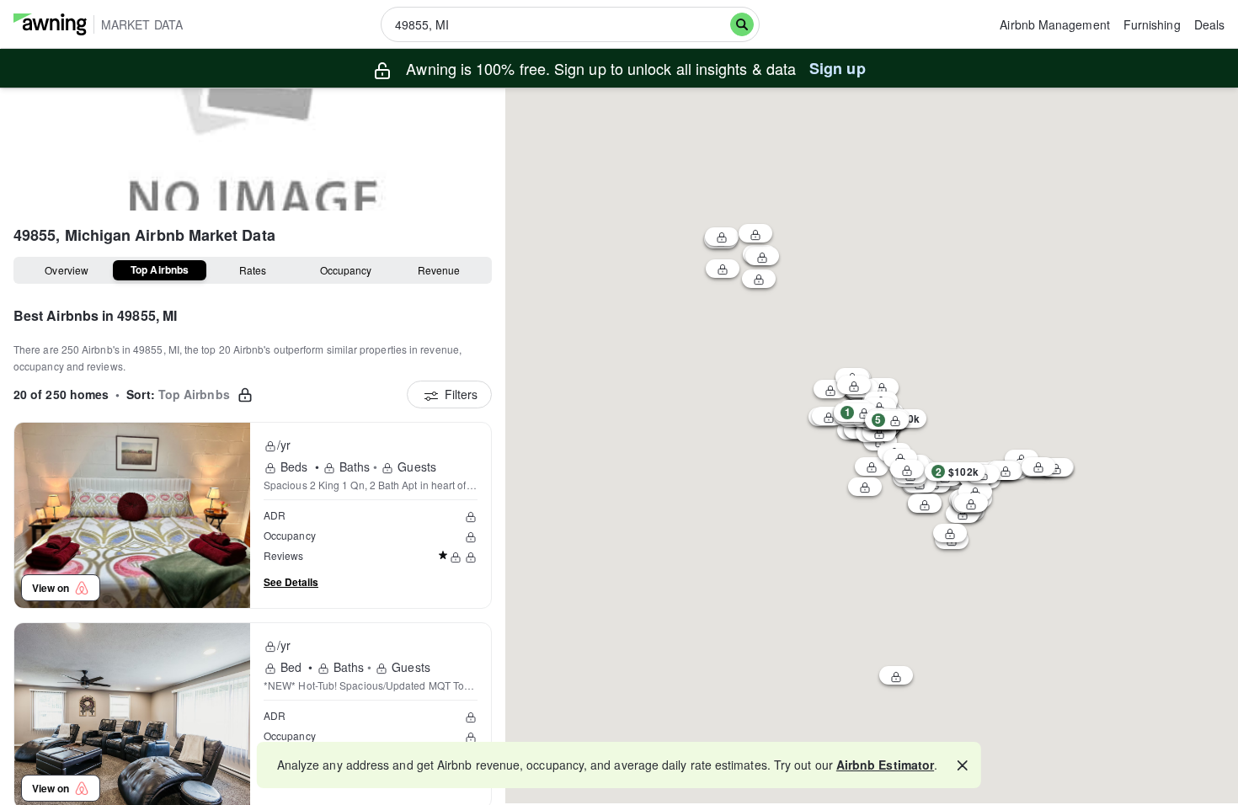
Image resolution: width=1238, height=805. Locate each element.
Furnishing (1152, 24)
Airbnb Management (1054, 24)
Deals (1209, 24)
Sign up (837, 68)
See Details (291, 581)
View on (53, 587)
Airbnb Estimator (885, 764)
